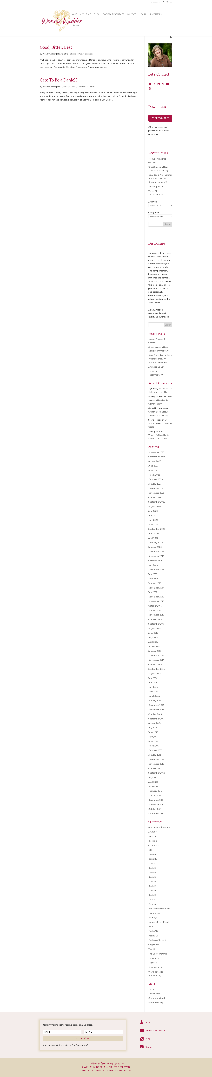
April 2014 (153, 692)
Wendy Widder (49, 54)
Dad (150, 850)
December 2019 (156, 551)
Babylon (152, 836)
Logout (75, 26)
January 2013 (154, 755)
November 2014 (156, 660)
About (148, 1022)
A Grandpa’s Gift (156, 186)
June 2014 (153, 682)
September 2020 (156, 529)
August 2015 (154, 628)
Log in (151, 989)
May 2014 (153, 687)
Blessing (74, 54)
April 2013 (153, 741)
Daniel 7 (152, 886)
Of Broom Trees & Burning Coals (160, 423)
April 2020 (153, 538)
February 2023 (155, 479)
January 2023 (155, 484)
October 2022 (155, 497)
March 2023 (154, 475)
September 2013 (156, 719)
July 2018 (152, 574)
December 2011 (155, 800)
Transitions (88, 54)
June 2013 (153, 732)
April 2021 (153, 524)
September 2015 (156, 624)
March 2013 (154, 746)
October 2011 (154, 809)
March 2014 (154, 696)
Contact (131, 14)
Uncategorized (155, 967)
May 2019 (153, 565)
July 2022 (153, 511)
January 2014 (154, 701)
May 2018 (153, 579)
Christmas (153, 845)
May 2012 (153, 777)
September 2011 (156, 813)
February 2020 (155, 543)
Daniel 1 (152, 854)
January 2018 (154, 583)
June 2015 (153, 633)
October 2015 (155, 619)
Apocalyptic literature (159, 827)
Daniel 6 (152, 881)
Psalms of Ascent (157, 940)
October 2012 (155, 768)
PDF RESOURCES (160, 118)
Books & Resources (113, 14)
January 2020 (155, 547)
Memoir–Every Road (158, 922)
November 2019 (156, 556)
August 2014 (154, 673)
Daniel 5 (152, 877)
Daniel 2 (152, 863)
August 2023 (154, 461)
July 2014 (152, 678)
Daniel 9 (152, 895)
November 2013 (156, 710)
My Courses (155, 14)
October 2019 (155, 561)
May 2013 (153, 737)
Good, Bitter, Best (56, 47)
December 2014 (156, 655)
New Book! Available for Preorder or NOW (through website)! (160, 178)
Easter (151, 899)
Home (74, 14)
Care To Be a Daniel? (58, 80)
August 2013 (154, 723)
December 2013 (156, 705)
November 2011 (156, 804)
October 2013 (155, 714)
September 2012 (156, 773)
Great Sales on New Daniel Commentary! (160, 400)
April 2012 (153, 782)
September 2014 (156, 669)
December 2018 (156, 570)
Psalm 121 (153, 936)
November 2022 (156, 493)
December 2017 (156, 588)
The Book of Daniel (85, 87)
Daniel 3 (152, 868)
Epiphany (153, 904)
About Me (85, 14)
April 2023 (153, 470)
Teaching (152, 949)
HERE (157, 302)
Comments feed (156, 998)
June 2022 (153, 515)
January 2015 (154, 651)
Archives (152, 202)
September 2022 (156, 502)
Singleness (153, 945)
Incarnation (154, 913)
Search (168, 224)
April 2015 (153, 642)
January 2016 (154, 610)
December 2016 (156, 597)
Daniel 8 (152, 890)
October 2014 (155, 664)
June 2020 (153, 533)
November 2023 (156, 452)
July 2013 (152, 728)
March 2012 (154, 786)
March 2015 (153, 646)
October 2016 (155, 606)
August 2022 (154, 506)
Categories (153, 212)
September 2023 (156, 457)
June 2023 (153, 466)
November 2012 (156, 764)
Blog (96, 14)
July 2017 (152, 592)
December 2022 (156, 488)
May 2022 (153, 520)
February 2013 (155, 750)
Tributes (152, 963)
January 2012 (154, 795)
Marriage (152, 917)
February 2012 (155, 791)
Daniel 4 (72, 87)
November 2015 (156, 615)
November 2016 (156, 601)
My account (155, 2)
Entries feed (154, 994)
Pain (80, 54)
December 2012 (156, 759)
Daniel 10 (152, 859)
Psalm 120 (153, 931)
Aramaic (152, 832)
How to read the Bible (159, 909)
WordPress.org (155, 1003)
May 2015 (153, 637)
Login (142, 14)
